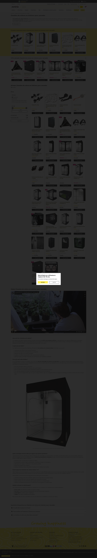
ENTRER (43, 282)
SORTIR (54, 282)
